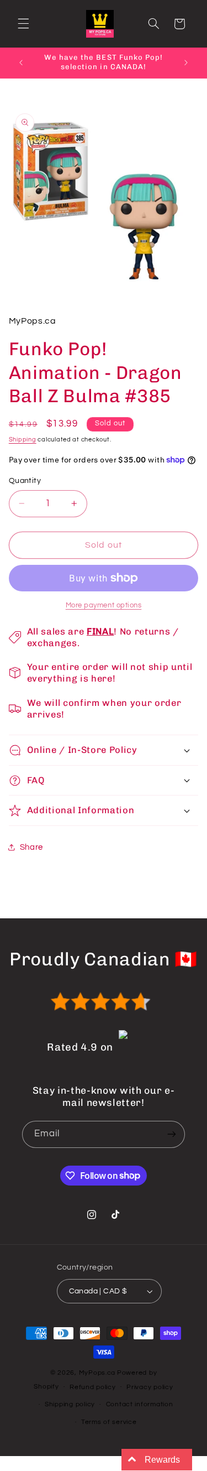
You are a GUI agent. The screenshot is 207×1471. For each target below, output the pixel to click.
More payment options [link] (104, 605)
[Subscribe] (171, 1134)
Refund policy (93, 1387)
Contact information (139, 1404)
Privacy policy (149, 1387)
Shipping (22, 439)
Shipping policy (70, 1404)
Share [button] (31, 847)
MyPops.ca (97, 1373)
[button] (23, 24)
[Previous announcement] (21, 62)
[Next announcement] (186, 62)
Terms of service (109, 1422)
